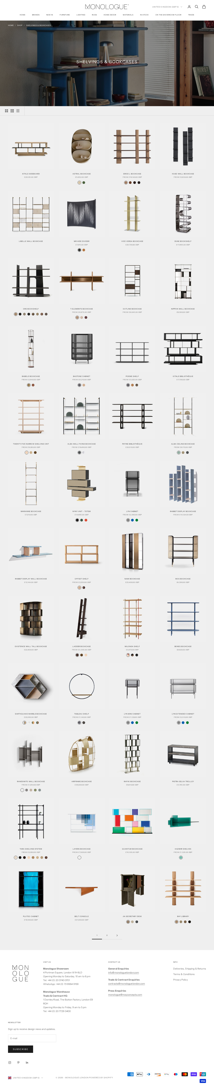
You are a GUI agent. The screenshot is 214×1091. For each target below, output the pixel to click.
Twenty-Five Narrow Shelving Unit (31, 444)
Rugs (94, 15)
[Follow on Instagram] (9, 1062)
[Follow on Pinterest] (18, 1062)
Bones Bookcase (183, 646)
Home (22, 15)
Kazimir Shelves (183, 849)
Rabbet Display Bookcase (183, 511)
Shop (20, 25)
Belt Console (82, 916)
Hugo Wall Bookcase (183, 174)
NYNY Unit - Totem (82, 511)
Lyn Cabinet (132, 511)
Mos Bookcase (183, 579)
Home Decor (110, 15)
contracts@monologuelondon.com (126, 983)
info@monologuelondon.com (123, 972)
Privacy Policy (180, 979)
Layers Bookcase (81, 849)
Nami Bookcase (132, 579)
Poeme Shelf (132, 376)
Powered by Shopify (101, 1077)
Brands (36, 15)
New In (49, 15)
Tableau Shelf (81, 714)
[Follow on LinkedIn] (27, 1062)
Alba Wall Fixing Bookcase (82, 444)
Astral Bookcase (82, 174)
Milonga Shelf (132, 646)
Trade (191, 15)
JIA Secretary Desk (132, 916)
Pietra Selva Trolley (183, 781)
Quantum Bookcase (132, 849)
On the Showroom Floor (168, 15)
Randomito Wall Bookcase (31, 781)
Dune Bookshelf (183, 241)
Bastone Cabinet (81, 376)
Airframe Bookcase (82, 781)
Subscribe (20, 1049)
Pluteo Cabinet (31, 916)
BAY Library (183, 916)
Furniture (65, 15)
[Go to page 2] (117, 935)
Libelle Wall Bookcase (31, 241)
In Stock (144, 15)
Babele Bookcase (31, 376)
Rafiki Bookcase (132, 781)
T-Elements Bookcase (81, 309)
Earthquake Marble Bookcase (31, 714)
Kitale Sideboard (31, 174)
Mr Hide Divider (81, 241)
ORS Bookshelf (31, 309)
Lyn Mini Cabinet (132, 714)
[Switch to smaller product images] (12, 110)
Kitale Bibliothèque (183, 376)
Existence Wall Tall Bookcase (31, 646)
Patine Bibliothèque (132, 444)
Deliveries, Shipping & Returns (189, 968)
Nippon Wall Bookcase (183, 309)
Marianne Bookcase (31, 511)
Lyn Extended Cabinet (183, 714)
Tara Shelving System (31, 849)
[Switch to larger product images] (6, 110)
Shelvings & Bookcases (38, 25)
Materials (128, 15)
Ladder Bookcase (82, 646)
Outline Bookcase (132, 309)
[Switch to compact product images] (17, 110)
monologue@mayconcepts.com (125, 994)
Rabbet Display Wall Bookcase (31, 579)
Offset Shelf (82, 579)
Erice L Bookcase (132, 174)
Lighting (81, 15)
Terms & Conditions (184, 974)
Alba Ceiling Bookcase (183, 444)
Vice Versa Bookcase (132, 241)
